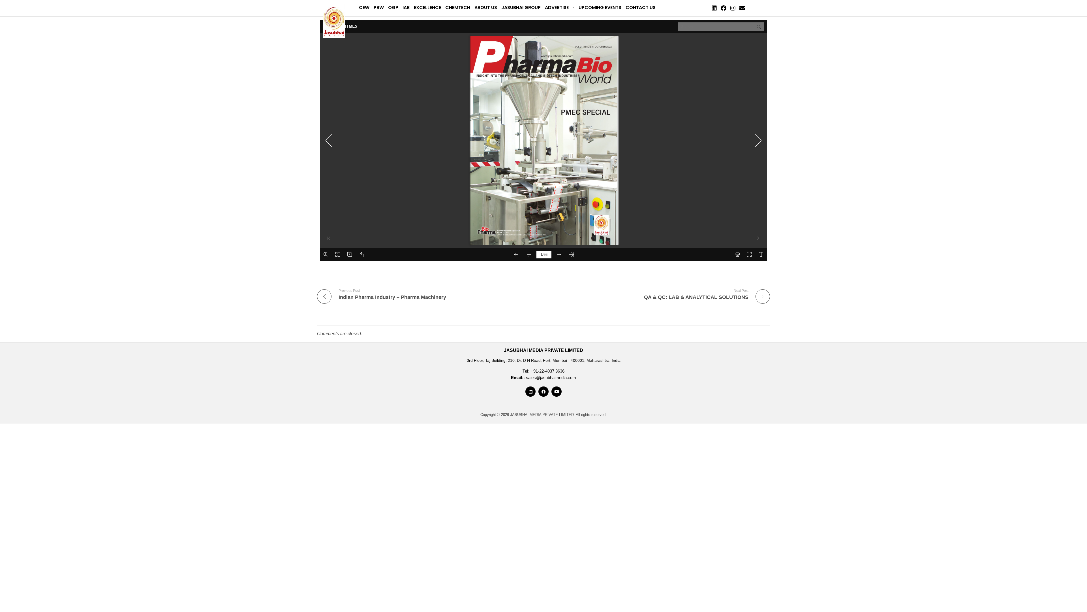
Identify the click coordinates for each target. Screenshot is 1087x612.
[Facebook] (723, 8)
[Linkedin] (714, 8)
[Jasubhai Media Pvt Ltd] (334, 21)
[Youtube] (556, 391)
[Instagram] (733, 8)
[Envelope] (742, 8)
